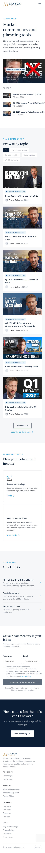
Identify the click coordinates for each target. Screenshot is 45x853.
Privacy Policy (25, 676)
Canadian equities (11, 155)
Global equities (29, 155)
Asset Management (11, 793)
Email (25, 656)
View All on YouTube (20, 432)
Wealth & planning (11, 160)
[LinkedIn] (36, 847)
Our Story (7, 806)
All (6, 150)
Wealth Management (11, 789)
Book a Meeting (20, 733)
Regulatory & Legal (10, 826)
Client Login (8, 776)
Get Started (8, 779)
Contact (6, 816)
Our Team (7, 809)
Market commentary (19, 150)
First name (7, 656)
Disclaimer (7, 833)
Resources (7, 813)
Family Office (8, 796)
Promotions (8, 837)
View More (21, 426)
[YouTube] (40, 847)
